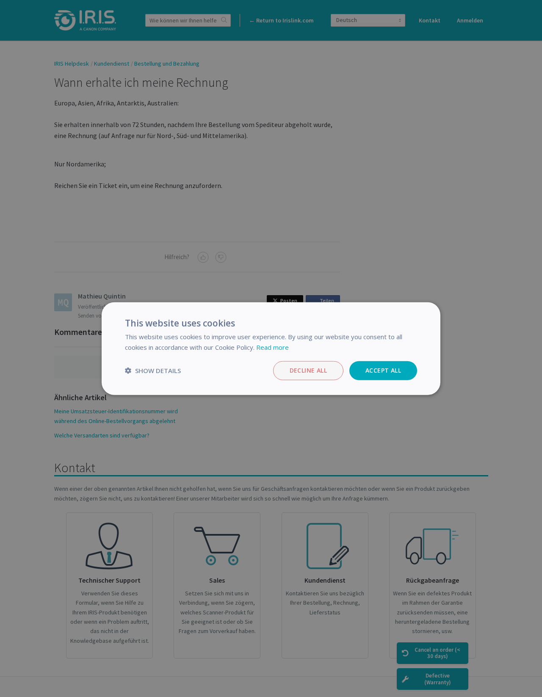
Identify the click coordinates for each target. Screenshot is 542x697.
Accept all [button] (383, 370)
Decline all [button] (308, 370)
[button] (153, 370)
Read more (272, 347)
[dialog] (271, 348)
